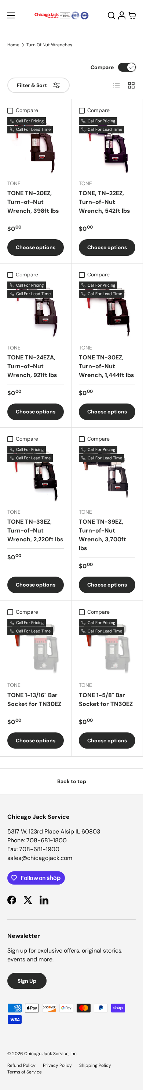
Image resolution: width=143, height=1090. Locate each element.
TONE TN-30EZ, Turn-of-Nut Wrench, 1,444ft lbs (106, 366)
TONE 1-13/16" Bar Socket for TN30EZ (34, 699)
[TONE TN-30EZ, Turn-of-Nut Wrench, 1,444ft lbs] (107, 310)
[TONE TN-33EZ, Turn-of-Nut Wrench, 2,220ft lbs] (35, 474)
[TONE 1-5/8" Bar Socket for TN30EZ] (107, 647)
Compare (102, 67)
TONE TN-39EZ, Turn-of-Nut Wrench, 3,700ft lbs (102, 535)
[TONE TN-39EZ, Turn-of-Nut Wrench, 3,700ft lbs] (107, 474)
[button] (132, 15)
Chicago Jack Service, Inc (50, 1054)
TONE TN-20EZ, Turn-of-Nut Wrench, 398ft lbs (33, 202)
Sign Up (27, 981)
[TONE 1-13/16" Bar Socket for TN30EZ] (35, 647)
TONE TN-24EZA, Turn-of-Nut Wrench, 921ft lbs (32, 366)
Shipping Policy (95, 1065)
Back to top (71, 781)
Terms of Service (24, 1072)
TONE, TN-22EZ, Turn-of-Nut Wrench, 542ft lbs (104, 202)
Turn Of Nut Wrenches (49, 45)
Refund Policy (21, 1065)
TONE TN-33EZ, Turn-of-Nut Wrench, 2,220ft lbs (35, 530)
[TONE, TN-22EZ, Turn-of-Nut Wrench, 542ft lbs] (107, 145)
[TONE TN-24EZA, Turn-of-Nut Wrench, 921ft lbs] (35, 310)
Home (13, 45)
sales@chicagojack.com (39, 858)
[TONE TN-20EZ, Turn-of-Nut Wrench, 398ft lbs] (35, 145)
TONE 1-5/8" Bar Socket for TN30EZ (106, 699)
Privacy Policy (57, 1065)
